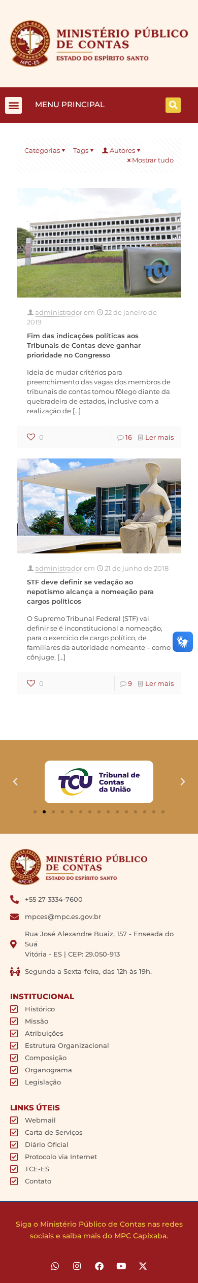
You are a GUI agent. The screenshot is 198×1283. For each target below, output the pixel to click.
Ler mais (159, 437)
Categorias (42, 150)
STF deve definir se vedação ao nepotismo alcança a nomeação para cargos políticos (90, 591)
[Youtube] (121, 1266)
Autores (122, 150)
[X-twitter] (143, 1266)
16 (128, 437)
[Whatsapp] (55, 1266)
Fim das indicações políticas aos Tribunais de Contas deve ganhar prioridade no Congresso (84, 345)
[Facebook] (99, 1266)
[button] (13, 105)
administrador (58, 312)
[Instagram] (77, 1266)
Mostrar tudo (153, 160)
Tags (80, 150)
